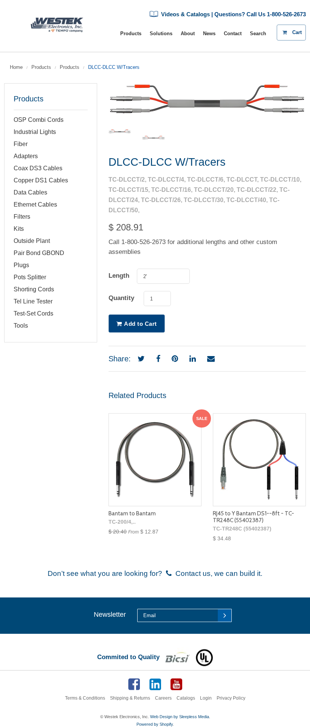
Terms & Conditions (85, 698)
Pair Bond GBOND (39, 253)
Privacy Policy (231, 698)
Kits (19, 229)
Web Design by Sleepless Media (179, 716)
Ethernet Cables (35, 204)
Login (206, 698)
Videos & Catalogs (185, 14)
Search (258, 33)
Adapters (26, 156)
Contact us (191, 573)
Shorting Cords (34, 289)
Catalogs (186, 698)
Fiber (21, 144)
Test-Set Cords (33, 313)
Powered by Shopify (154, 724)
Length (118, 275)
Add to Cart (140, 323)
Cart (299, 30)
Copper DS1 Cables (41, 180)
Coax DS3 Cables (38, 168)
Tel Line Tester (33, 301)
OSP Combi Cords (39, 120)
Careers (163, 698)
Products (41, 67)
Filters (22, 216)
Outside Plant (32, 241)
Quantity (121, 298)
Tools (21, 325)
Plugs (21, 265)
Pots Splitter (30, 277)
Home (16, 67)
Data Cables (30, 192)
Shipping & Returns (130, 698)
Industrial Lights (35, 132)
